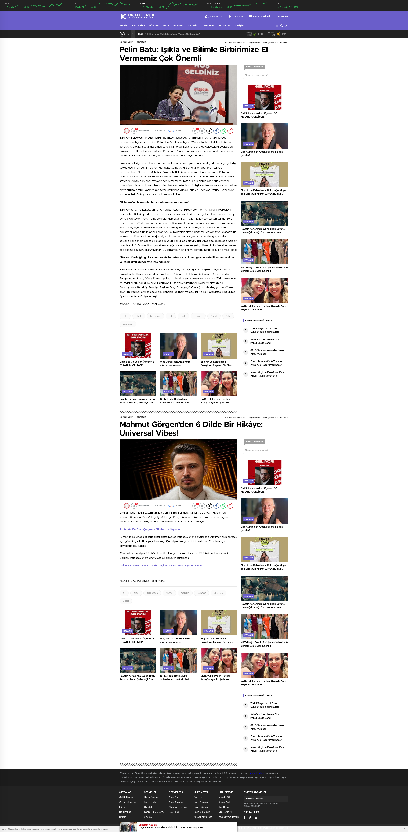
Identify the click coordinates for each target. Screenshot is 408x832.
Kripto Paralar (225, 802)
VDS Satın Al (225, 812)
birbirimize (155, 316)
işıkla (183, 316)
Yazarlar (224, 26)
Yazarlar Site (225, 797)
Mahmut (201, 593)
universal (218, 593)
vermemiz (128, 324)
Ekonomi (178, 26)
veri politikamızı (89, 829)
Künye (122, 807)
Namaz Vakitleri (261, 16)
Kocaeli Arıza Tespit (203, 817)
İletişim (239, 26)
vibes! (126, 601)
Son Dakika (138, 26)
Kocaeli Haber (257, 773)
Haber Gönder (151, 797)
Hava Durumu (217, 16)
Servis (123, 26)
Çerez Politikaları (127, 802)
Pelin (228, 316)
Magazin (192, 26)
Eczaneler (283, 16)
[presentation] (129, 34)
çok (171, 316)
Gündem (154, 26)
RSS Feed (174, 812)
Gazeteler (208, 26)
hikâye (169, 593)
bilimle (139, 316)
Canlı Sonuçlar (176, 802)
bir (124, 593)
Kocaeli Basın (126, 42)
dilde (136, 593)
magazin (198, 316)
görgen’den (152, 593)
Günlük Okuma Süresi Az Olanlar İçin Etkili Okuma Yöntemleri (177, 34)
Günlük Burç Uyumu (154, 812)
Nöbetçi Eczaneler (178, 807)
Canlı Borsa (239, 16)
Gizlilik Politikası (127, 797)
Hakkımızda (125, 812)
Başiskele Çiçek (202, 812)
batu (125, 316)
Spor (166, 26)
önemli (214, 316)
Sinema (148, 817)
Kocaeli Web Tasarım (229, 817)
